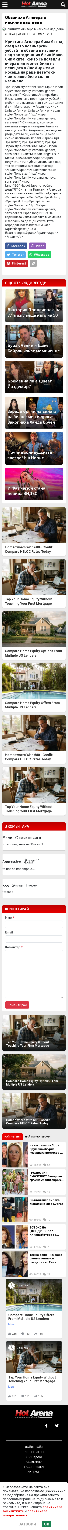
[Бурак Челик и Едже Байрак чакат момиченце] (34, 341)
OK (46, 1524)
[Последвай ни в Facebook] (46, 1426)
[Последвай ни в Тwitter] (57, 1426)
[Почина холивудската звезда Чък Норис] (34, 448)
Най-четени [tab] (13, 1136)
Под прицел (34, 1466)
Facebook (18, 246)
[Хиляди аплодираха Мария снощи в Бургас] (15, 1209)
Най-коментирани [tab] (37, 1136)
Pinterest (19, 263)
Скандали (34, 1457)
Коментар (14, 947)
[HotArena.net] (34, 1414)
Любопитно (34, 1452)
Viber (40, 246)
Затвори (27, 1524)
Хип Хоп (34, 1471)
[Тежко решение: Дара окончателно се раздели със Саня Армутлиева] (15, 1264)
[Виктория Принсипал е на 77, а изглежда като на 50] (34, 305)
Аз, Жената (34, 1461)
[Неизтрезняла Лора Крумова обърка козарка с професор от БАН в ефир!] (15, 1154)
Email (9, 932)
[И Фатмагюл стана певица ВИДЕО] (34, 484)
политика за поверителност (25, 1513)
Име (9, 917)
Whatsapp (41, 255)
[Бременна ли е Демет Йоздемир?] (34, 377)
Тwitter (18, 255)
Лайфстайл (34, 1447)
